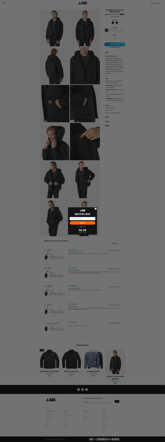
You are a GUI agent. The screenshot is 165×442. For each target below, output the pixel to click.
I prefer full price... (82, 226)
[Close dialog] (95, 209)
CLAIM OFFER (82, 223)
